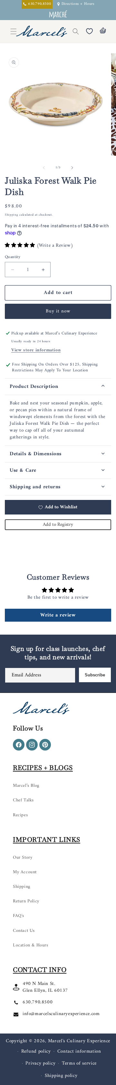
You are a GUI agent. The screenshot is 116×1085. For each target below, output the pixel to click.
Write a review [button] (57, 615)
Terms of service (79, 1063)
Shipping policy (61, 1075)
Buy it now (58, 311)
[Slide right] (72, 168)
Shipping (11, 215)
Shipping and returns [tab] (35, 487)
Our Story (22, 857)
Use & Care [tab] (23, 470)
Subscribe (95, 674)
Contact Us (24, 931)
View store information (36, 350)
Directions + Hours (78, 4)
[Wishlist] (89, 31)
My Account (25, 872)
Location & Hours (30, 945)
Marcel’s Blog (26, 786)
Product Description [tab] (34, 386)
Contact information (79, 1051)
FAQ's (18, 916)
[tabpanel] (58, 420)
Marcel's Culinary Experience (79, 1041)
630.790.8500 (38, 1002)
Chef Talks (23, 800)
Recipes (20, 815)
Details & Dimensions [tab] (36, 453)
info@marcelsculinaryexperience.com (61, 1014)
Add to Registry (58, 524)
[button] (75, 31)
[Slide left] (44, 168)
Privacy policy (40, 1063)
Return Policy (26, 901)
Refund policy (36, 1051)
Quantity (12, 257)
